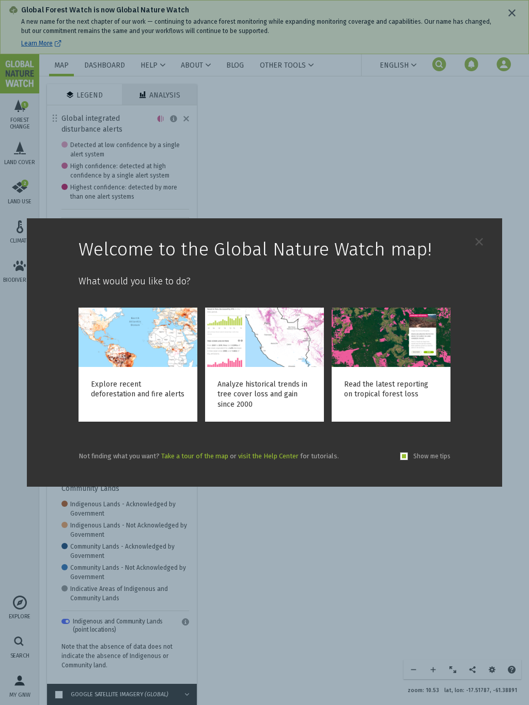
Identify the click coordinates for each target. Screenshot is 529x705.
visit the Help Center (268, 456)
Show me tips (431, 456)
